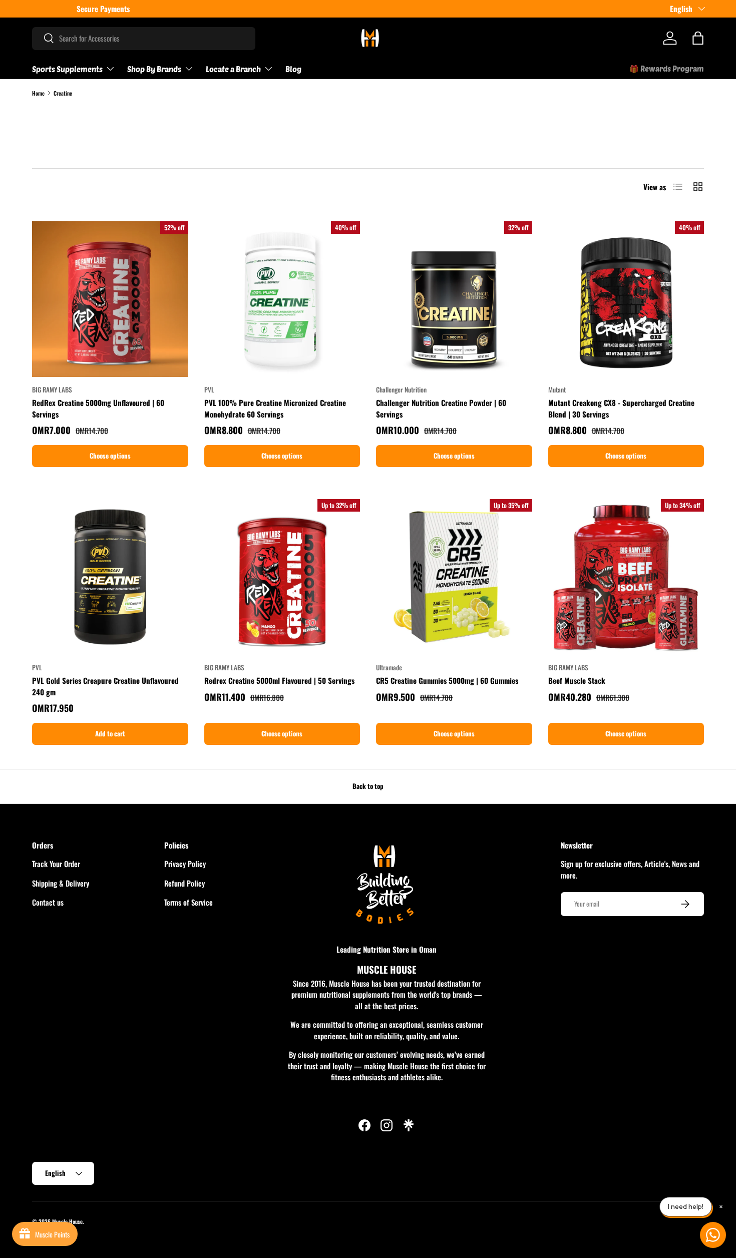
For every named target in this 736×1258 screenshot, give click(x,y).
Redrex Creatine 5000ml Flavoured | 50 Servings (279, 680)
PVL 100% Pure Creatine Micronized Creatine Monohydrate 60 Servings (275, 408)
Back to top (368, 786)
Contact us (48, 902)
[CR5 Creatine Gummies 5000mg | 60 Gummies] (454, 577)
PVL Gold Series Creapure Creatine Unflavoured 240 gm (105, 686)
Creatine (63, 93)
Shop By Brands (154, 69)
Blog (293, 69)
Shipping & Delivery (60, 883)
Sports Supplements (67, 69)
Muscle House (67, 1221)
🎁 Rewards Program (666, 68)
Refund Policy (184, 883)
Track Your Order (56, 863)
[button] (698, 38)
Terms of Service (188, 902)
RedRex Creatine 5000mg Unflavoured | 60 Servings (98, 408)
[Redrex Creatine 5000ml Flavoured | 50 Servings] (282, 577)
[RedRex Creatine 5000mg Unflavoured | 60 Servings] (110, 299)
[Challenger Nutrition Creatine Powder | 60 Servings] (454, 299)
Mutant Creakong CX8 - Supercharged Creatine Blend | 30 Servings (621, 408)
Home (38, 93)
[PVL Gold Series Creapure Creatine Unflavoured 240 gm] (110, 577)
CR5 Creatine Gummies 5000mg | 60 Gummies (447, 680)
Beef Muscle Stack (576, 680)
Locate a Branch (233, 69)
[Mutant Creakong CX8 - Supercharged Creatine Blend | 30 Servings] (626, 299)
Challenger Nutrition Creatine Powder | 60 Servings (441, 408)
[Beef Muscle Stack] (626, 577)
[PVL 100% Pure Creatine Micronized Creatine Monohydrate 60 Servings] (282, 299)
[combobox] (143, 38)
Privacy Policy (185, 863)
